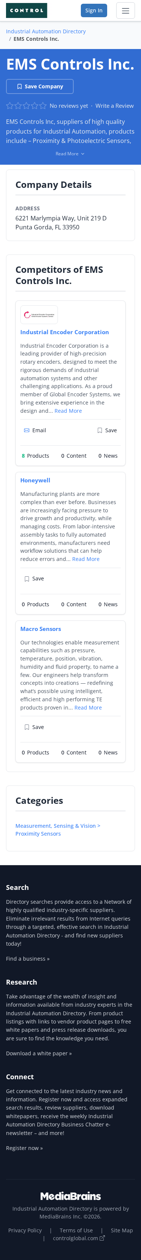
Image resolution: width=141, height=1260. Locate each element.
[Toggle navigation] (125, 10)
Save (111, 430)
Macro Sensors (40, 628)
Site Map (122, 1230)
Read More (68, 410)
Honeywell (35, 480)
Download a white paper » (39, 1053)
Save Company (44, 86)
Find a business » (28, 958)
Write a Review (115, 105)
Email (39, 430)
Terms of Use (76, 1230)
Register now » (24, 1147)
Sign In (94, 10)
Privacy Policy (25, 1230)
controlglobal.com (76, 1238)
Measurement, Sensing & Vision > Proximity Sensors (57, 829)
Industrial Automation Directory (46, 31)
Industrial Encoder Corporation (64, 332)
